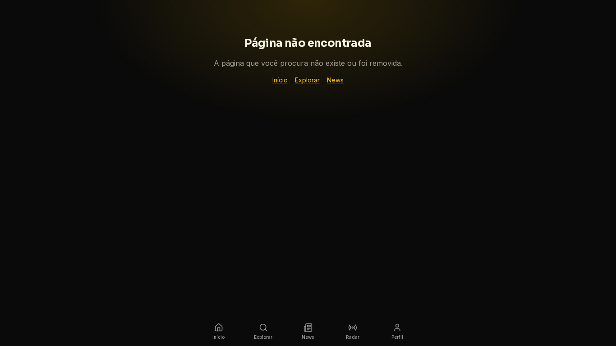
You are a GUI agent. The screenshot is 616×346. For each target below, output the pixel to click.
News (335, 80)
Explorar (307, 80)
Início (280, 80)
